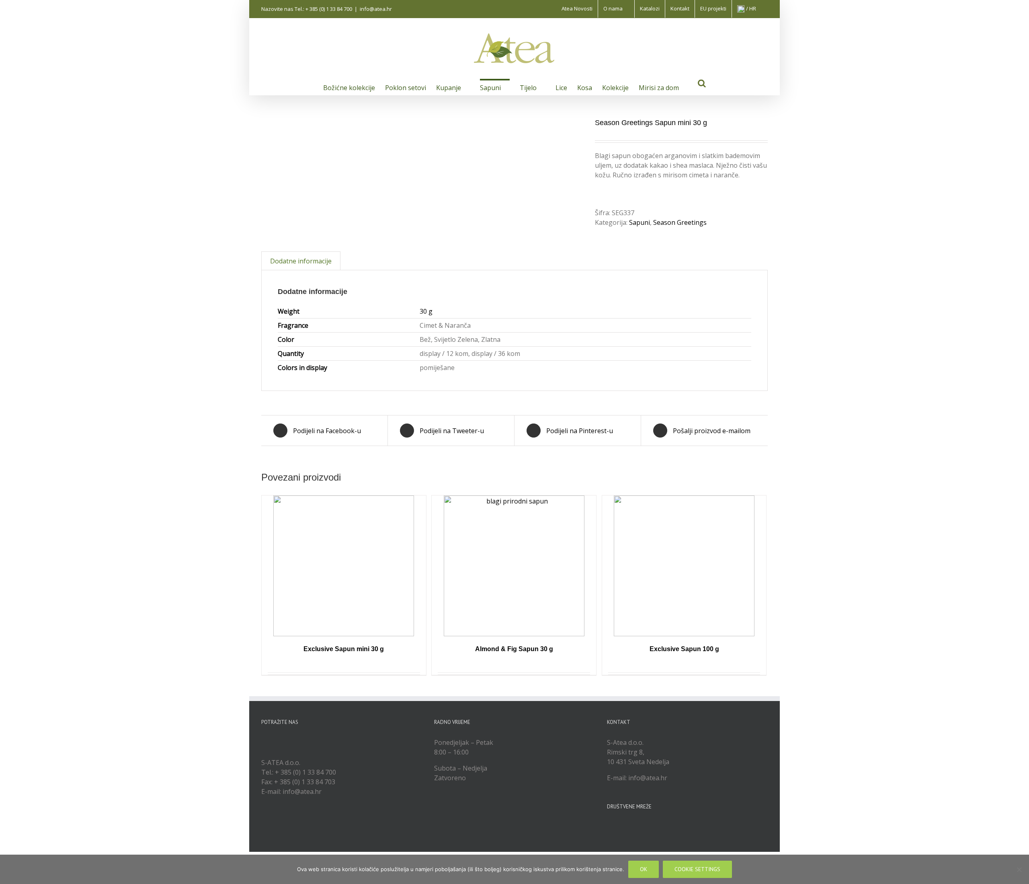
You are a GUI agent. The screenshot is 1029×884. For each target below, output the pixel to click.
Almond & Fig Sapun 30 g (514, 649)
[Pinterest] (642, 827)
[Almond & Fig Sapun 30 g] (514, 565)
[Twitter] (620, 827)
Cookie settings (697, 869)
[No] (1019, 869)
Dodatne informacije (301, 261)
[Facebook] (609, 827)
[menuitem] (577, 9)
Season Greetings (680, 222)
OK (643, 869)
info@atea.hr (376, 8)
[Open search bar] (702, 82)
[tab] (300, 260)
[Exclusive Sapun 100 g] (684, 565)
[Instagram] (631, 827)
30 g (426, 311)
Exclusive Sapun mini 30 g (343, 649)
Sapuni (639, 222)
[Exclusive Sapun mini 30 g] (344, 565)
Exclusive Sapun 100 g (684, 649)
